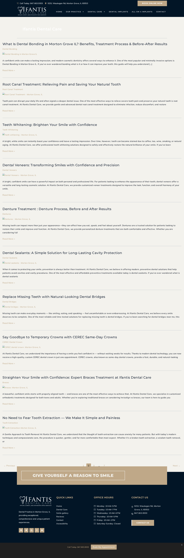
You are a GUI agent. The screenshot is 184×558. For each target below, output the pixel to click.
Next (176, 465)
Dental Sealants (10, 258)
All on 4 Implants (142, 12)
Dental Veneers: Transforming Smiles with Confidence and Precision (61, 165)
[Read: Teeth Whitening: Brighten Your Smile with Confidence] (20, 135)
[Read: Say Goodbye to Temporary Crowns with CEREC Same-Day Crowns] (22, 347)
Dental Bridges (9, 302)
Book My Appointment (104, 547)
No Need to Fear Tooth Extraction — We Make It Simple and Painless (61, 418)
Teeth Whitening (10, 129)
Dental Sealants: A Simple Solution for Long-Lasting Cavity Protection (62, 253)
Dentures (7, 214)
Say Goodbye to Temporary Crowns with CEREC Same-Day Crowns (60, 337)
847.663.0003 (83, 547)
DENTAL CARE (95, 12)
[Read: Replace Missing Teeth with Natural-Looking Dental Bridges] (19, 307)
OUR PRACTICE (73, 12)
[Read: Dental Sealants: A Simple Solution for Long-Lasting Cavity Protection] (20, 263)
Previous (9, 465)
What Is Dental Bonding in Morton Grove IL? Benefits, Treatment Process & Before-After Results (85, 44)
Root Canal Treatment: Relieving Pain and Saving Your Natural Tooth (62, 84)
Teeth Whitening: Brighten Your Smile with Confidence (50, 125)
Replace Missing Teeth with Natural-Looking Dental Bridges (54, 297)
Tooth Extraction (10, 423)
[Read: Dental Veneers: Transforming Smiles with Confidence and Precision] (19, 175)
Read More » (9, 70)
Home (59, 12)
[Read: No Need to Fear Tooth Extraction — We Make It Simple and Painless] (19, 427)
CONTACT (161, 12)
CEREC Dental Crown (12, 342)
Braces (6, 382)
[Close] (182, 545)
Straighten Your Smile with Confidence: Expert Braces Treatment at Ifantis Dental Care (77, 377)
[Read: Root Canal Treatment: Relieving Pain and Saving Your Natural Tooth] (23, 94)
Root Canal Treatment (13, 89)
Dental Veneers (10, 170)
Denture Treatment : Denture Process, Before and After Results (57, 209)
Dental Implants (118, 12)
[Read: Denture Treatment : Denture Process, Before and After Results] (17, 219)
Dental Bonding (10, 49)
